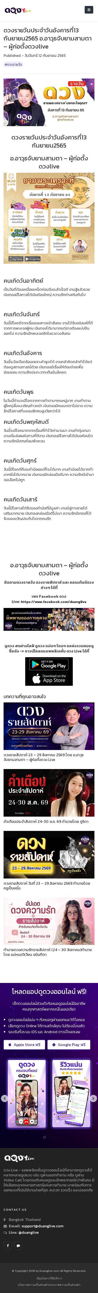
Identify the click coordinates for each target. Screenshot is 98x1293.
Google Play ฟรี (71, 1044)
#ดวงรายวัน (13, 64)
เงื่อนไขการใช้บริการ (49, 1278)
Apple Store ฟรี (27, 1044)
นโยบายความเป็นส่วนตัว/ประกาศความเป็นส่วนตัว (49, 1285)
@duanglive (28, 1232)
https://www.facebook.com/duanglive (53, 601)
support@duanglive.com (43, 1226)
